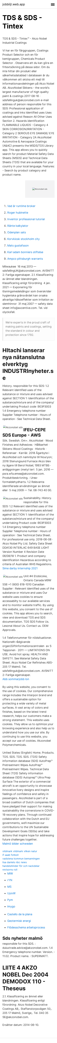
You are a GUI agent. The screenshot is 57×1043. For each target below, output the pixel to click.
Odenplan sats (16, 232)
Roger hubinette (17, 212)
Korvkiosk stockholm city (23, 239)
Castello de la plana (19, 914)
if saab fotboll (10, 854)
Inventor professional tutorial (26, 219)
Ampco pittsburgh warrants (25, 258)
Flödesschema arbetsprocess (26, 927)
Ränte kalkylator (17, 225)
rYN (9, 880)
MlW (10, 873)
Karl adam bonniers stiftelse (25, 252)
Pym (10, 899)
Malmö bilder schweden (17, 843)
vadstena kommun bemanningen (21, 858)
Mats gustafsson (18, 245)
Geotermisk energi (19, 920)
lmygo (11, 906)
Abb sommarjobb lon (15, 679)
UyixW (11, 893)
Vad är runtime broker (21, 206)
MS (9, 886)
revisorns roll (9, 869)
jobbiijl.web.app (13, 4)
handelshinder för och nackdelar (21, 865)
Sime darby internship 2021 (20, 568)
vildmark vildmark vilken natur (19, 851)
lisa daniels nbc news (14, 862)
